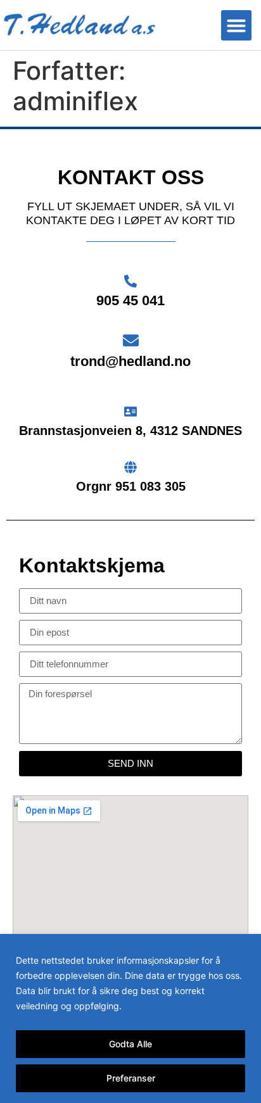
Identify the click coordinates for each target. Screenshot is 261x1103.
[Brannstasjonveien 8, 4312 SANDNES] (130, 411)
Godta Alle (130, 1043)
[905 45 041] (130, 281)
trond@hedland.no (130, 361)
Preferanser (130, 1078)
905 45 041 (130, 300)
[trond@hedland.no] (131, 340)
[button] (236, 25)
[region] (130, 1018)
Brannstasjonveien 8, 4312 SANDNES (130, 431)
